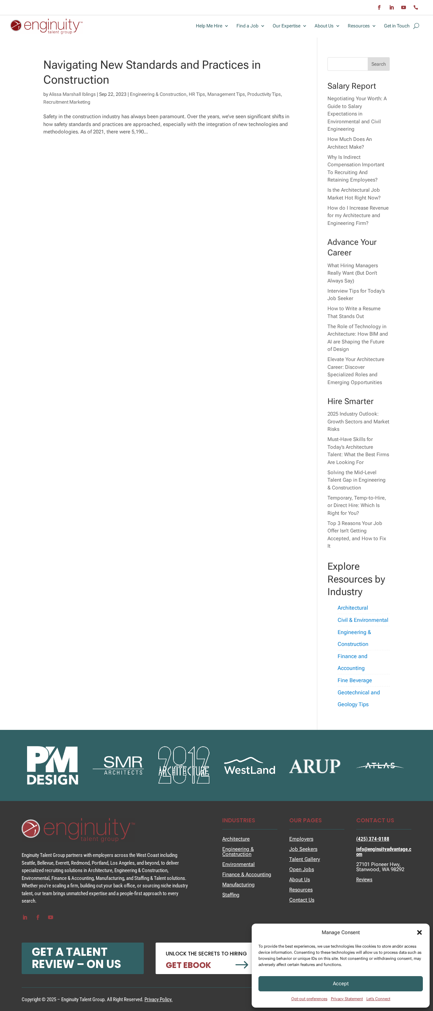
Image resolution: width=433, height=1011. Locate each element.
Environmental (238, 864)
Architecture (236, 839)
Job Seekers (303, 849)
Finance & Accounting (246, 874)
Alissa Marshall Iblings (72, 94)
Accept (341, 984)
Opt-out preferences (309, 998)
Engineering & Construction (158, 94)
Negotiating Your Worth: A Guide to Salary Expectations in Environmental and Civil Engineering (357, 114)
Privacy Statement (347, 998)
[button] (419, 932)
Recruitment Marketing (66, 102)
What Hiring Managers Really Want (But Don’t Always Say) (352, 273)
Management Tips (226, 94)
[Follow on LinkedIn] (391, 7)
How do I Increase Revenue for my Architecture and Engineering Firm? (358, 215)
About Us (324, 25)
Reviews (364, 880)
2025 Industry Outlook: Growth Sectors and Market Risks (358, 421)
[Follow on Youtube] (403, 7)
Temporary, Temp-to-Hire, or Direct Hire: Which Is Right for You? (356, 505)
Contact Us (301, 900)
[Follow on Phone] (415, 7)
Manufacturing (238, 885)
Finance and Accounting (352, 662)
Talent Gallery (304, 859)
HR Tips (197, 94)
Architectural (353, 608)
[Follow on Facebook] (379, 7)
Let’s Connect (378, 998)
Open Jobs (301, 869)
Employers (301, 839)
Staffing (231, 895)
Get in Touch (397, 25)
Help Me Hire (209, 25)
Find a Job (247, 25)
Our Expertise (286, 25)
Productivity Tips (264, 94)
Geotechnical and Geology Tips (359, 698)
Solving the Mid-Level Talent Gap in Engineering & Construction (356, 480)
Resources (359, 25)
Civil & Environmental (363, 620)
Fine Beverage (355, 680)
